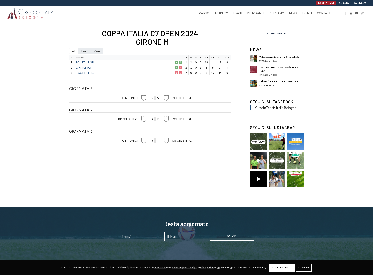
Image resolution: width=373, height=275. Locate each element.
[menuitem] (204, 13)
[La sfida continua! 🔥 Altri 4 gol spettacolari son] (258, 141)
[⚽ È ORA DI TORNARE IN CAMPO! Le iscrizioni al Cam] (277, 141)
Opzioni (303, 267)
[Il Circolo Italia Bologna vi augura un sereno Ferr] (295, 141)
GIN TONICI (83, 67)
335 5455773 (360, 3)
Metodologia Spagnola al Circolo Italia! (279, 56)
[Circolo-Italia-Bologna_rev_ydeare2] (30, 13)
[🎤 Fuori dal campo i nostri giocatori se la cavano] (258, 160)
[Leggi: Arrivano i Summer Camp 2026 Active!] (253, 83)
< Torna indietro (277, 33)
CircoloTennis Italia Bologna (275, 108)
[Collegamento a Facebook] (345, 13)
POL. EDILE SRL (85, 62)
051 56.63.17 (345, 3)
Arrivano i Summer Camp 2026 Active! (279, 81)
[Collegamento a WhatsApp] (363, 13)
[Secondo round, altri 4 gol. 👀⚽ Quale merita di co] (277, 160)
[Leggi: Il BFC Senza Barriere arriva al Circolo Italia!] (253, 69)
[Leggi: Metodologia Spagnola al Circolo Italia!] (253, 58)
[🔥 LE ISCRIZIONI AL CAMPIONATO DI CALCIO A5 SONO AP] (295, 160)
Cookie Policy (258, 267)
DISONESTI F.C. (85, 72)
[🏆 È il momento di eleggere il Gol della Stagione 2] (295, 179)
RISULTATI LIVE (326, 3)
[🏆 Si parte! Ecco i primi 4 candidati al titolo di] (258, 179)
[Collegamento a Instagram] (351, 13)
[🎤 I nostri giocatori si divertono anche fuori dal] (277, 179)
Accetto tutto (282, 267)
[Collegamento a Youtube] (357, 13)
